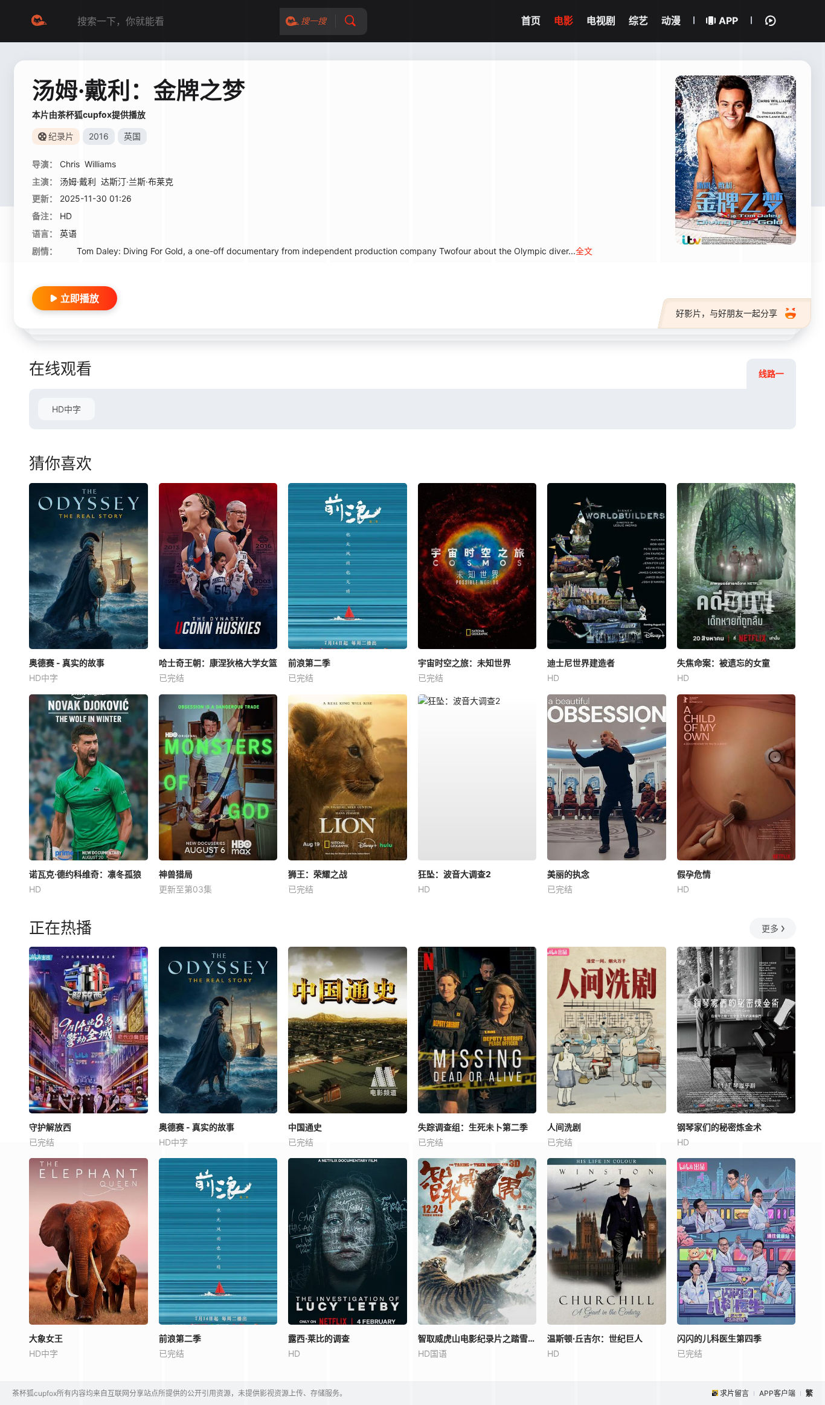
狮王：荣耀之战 (317, 874)
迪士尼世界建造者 (581, 663)
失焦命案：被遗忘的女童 (723, 663)
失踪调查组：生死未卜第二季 (473, 1127)
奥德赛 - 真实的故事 (66, 663)
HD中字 (66, 409)
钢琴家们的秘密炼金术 (719, 1127)
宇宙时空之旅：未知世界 (464, 663)
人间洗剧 (564, 1127)
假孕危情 (694, 874)
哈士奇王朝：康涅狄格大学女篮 (218, 663)
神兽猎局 (176, 874)
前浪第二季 (309, 663)
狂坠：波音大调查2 (454, 874)
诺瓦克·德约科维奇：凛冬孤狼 (85, 874)
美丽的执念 (568, 874)
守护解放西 (50, 1127)
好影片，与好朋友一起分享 (726, 313)
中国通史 (305, 1127)
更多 (770, 928)
